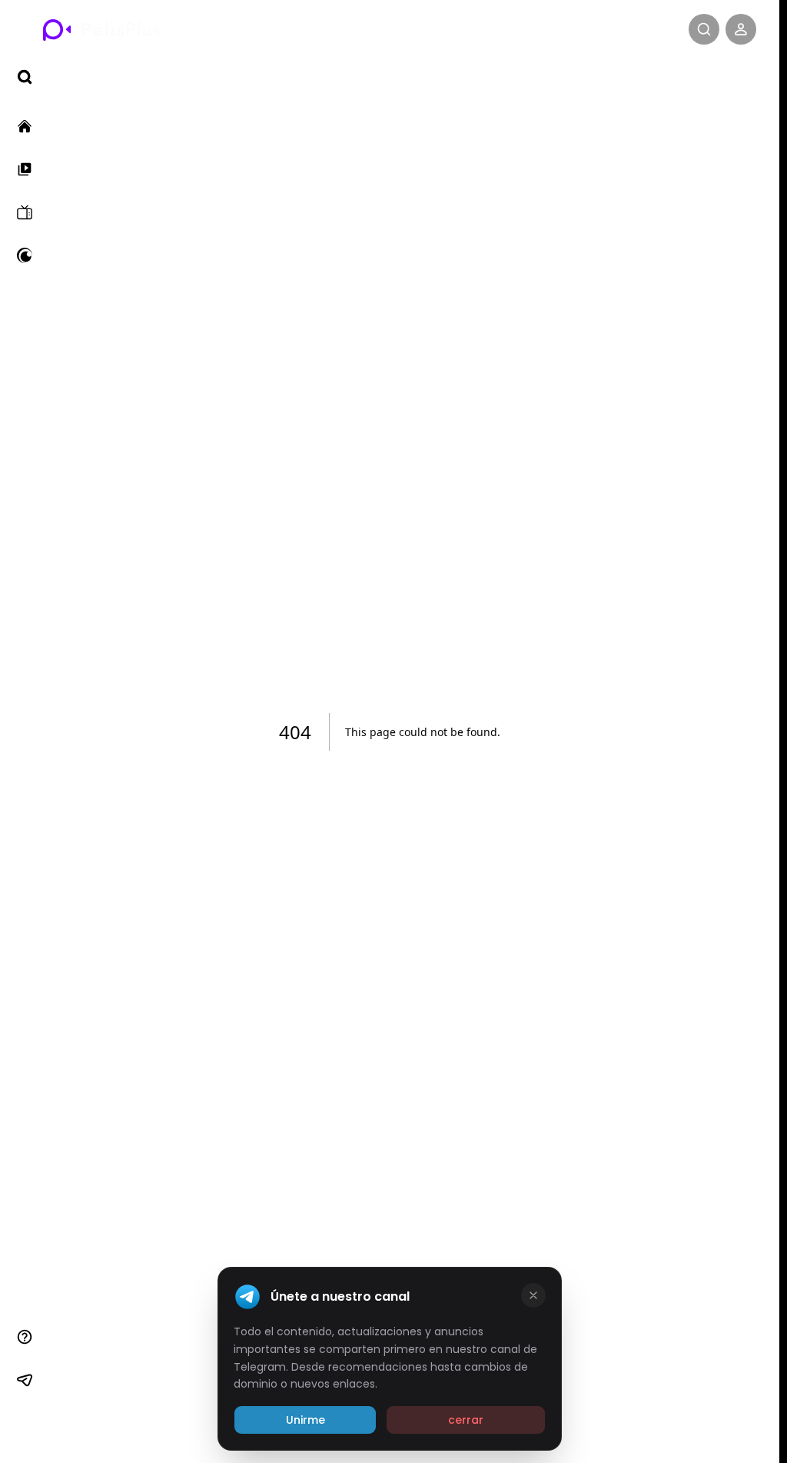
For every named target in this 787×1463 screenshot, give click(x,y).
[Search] (704, 29)
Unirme (305, 1420)
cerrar (465, 1420)
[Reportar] (24, 1336)
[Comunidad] (24, 1380)
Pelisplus (102, 29)
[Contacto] (24, 1423)
